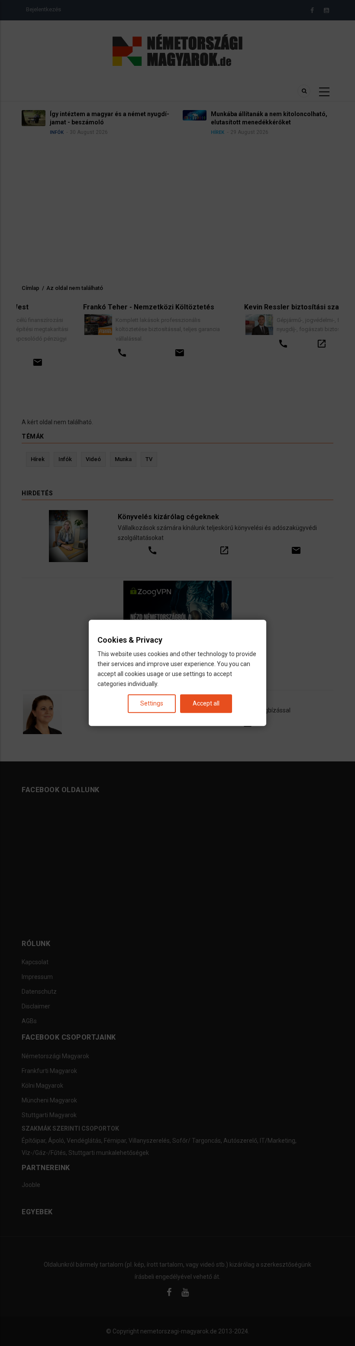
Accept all (206, 703)
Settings (151, 703)
